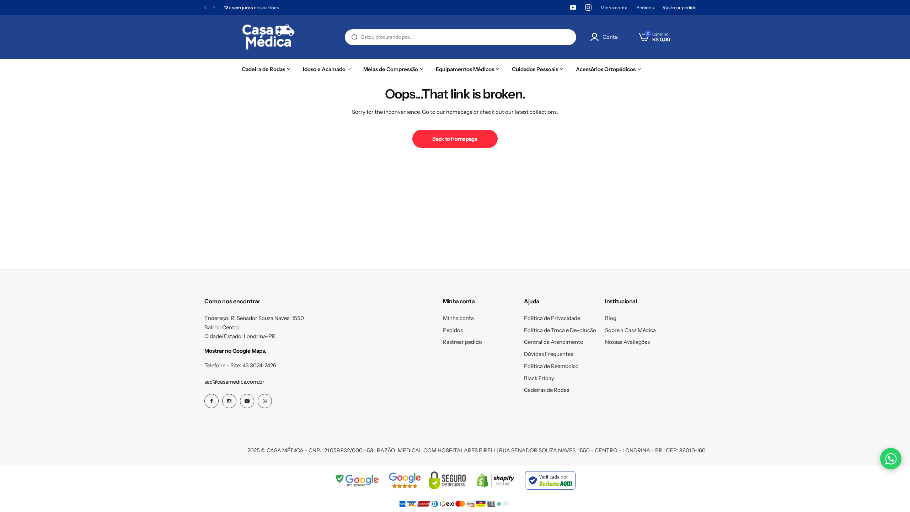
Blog (610, 318)
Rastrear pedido (680, 7)
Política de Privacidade (552, 318)
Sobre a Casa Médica (630, 330)
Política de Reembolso (551, 366)
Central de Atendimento (553, 341)
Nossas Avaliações (627, 341)
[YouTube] (573, 7)
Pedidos (645, 7)
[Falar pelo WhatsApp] (890, 458)
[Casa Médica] (268, 37)
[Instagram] (588, 7)
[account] (596, 37)
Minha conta (613, 7)
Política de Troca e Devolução (560, 330)
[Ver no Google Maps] (405, 480)
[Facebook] (211, 401)
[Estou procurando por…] (354, 37)
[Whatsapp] (265, 401)
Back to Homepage (454, 138)
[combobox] (460, 37)
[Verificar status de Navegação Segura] (357, 480)
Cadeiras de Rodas (546, 389)
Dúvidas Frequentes (548, 354)
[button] (205, 8)
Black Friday (539, 378)
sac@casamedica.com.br (234, 381)
